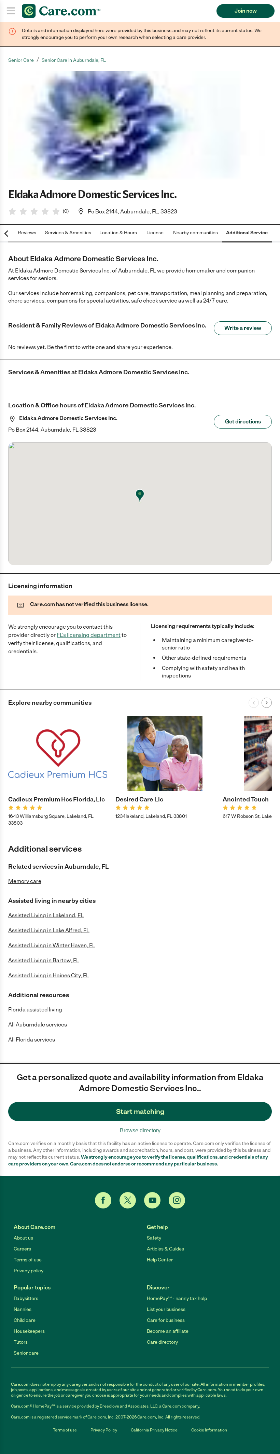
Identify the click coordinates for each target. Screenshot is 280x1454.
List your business (166, 1309)
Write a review (242, 328)
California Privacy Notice (154, 1430)
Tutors (21, 1342)
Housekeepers (29, 1331)
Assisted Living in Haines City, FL (48, 975)
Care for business (166, 1320)
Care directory (162, 1342)
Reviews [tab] (27, 233)
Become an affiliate (167, 1331)
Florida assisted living (35, 1009)
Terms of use (28, 1260)
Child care (25, 1320)
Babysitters (26, 1298)
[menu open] (10, 10)
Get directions (243, 421)
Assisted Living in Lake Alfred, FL (48, 930)
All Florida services (31, 1039)
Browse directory (140, 1130)
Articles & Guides (165, 1249)
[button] (140, 125)
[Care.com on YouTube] (152, 1200)
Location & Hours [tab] (118, 233)
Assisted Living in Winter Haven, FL (51, 945)
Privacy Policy (103, 1430)
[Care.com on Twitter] (128, 1200)
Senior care (26, 1353)
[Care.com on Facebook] (103, 1200)
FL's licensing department (89, 635)
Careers (22, 1249)
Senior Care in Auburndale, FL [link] (74, 60)
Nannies (22, 1309)
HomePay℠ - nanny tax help (177, 1298)
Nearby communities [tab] (195, 233)
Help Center (160, 1260)
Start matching (140, 1111)
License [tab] (155, 233)
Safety (154, 1238)
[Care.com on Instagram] (177, 1200)
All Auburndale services (37, 1024)
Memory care (24, 881)
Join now (246, 11)
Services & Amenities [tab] (68, 233)
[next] (267, 703)
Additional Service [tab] (247, 233)
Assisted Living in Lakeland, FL (46, 915)
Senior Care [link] (21, 60)
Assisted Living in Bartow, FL (43, 960)
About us (23, 1238)
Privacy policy (28, 1271)
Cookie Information (209, 1430)
